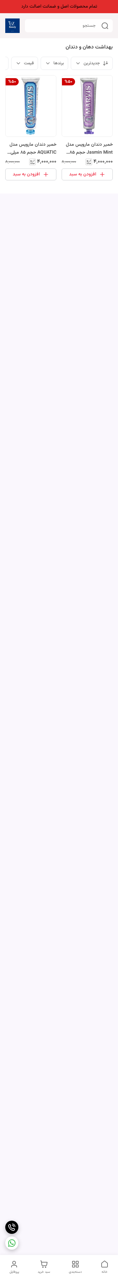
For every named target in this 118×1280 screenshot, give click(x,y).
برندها (58, 63)
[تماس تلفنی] (11, 1227)
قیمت (29, 63)
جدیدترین (92, 63)
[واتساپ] (11, 1243)
